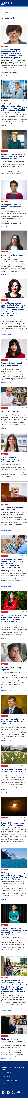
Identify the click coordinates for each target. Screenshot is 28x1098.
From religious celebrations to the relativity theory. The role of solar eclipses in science (13, 823)
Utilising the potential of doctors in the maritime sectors (11, 207)
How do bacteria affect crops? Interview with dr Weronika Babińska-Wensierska (13, 156)
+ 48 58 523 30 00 (12, 1080)
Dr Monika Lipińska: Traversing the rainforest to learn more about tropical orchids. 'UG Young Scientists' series (14, 618)
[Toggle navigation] (3, 8)
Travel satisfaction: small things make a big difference (13, 364)
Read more (4, 75)
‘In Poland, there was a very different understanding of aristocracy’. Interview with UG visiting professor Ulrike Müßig (14, 107)
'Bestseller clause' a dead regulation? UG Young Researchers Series (11, 459)
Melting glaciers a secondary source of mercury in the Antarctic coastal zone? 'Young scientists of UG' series (14, 876)
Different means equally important (11, 668)
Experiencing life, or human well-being (12, 256)
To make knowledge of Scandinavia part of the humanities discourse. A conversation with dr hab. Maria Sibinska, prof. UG (11, 53)
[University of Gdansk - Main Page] (5, 3)
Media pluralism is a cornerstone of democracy (12, 1040)
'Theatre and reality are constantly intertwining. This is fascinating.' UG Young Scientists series (14, 931)
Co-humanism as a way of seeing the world (12, 509)
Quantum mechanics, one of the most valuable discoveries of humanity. (13, 721)
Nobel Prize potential (10, 411)
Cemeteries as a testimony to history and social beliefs (13, 770)
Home (2, 12)
